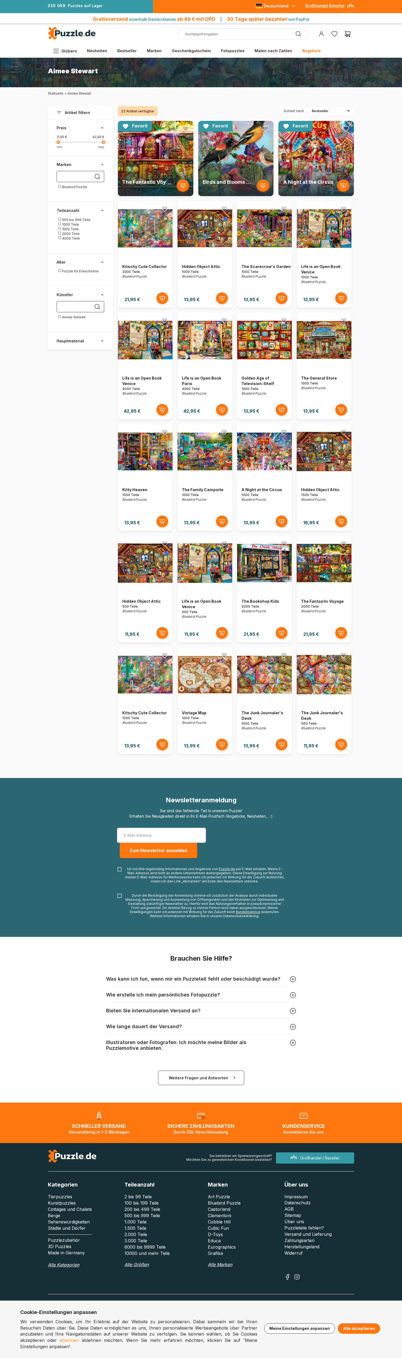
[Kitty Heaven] (145, 477)
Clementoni (219, 1215)
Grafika (215, 1253)
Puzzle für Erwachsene (80, 271)
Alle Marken (220, 1264)
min (59, 147)
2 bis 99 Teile (138, 1196)
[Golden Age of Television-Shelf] (264, 365)
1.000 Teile (135, 1222)
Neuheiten (97, 50)
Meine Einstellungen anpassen (299, 1328)
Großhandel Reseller (325, 5)
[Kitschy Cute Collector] (145, 254)
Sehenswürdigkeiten (69, 1222)
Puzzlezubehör (64, 1240)
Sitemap (292, 1215)
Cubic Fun (218, 1228)
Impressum (296, 1196)
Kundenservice (248, 912)
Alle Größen (136, 1264)
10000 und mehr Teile (147, 1253)
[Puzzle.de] (72, 38)
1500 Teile (70, 229)
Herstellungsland (301, 1246)
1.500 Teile (135, 1228)
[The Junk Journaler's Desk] (264, 700)
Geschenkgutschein (191, 50)
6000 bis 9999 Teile (145, 1247)
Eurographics (222, 1247)
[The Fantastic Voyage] (324, 589)
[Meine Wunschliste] (334, 33)
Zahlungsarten (299, 1240)
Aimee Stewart (73, 317)
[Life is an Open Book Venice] (324, 254)
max (101, 147)
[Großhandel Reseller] (350, 7)
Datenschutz (297, 1202)
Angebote (311, 50)
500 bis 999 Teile (76, 220)
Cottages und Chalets (70, 1209)
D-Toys (215, 1234)
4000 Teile (70, 238)
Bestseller (127, 50)
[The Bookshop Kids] (264, 589)
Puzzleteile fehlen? (304, 1228)
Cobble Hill (219, 1222)
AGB (289, 1209)
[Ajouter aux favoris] (185, 128)
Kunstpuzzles (62, 1203)
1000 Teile (70, 224)
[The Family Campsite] (204, 477)
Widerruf (293, 1253)
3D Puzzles (59, 1246)
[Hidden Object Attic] (204, 254)
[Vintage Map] (204, 700)
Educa (214, 1240)
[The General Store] (324, 365)
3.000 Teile (135, 1240)
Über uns (294, 1221)
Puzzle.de (227, 869)
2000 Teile (70, 234)
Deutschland (276, 6)
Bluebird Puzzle (74, 187)
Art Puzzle (219, 1196)
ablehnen (69, 1340)
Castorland (219, 1209)
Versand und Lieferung (308, 1234)
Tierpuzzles (60, 1196)
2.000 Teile (135, 1234)
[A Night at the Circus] (264, 477)
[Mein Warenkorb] (347, 33)
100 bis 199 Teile (141, 1203)
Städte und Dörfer (67, 1228)
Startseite (55, 93)
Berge (54, 1215)
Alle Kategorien (63, 1264)
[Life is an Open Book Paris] (204, 365)
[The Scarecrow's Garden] (264, 254)
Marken (154, 50)
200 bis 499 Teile (142, 1209)
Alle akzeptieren (359, 1328)
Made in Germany (66, 1252)
